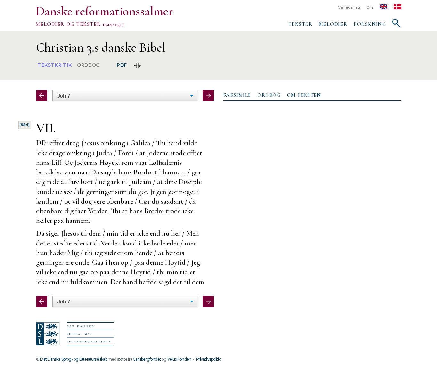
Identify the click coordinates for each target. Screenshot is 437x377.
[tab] (237, 95)
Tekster (300, 24)
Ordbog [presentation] (269, 95)
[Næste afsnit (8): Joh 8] (208, 95)
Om (369, 7)
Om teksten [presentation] (304, 95)
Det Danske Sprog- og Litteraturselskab (73, 359)
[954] (25, 124)
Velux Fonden (179, 359)
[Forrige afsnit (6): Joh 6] (41, 95)
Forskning (370, 24)
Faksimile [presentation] (237, 95)
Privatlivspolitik (208, 359)
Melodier (333, 24)
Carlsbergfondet (147, 359)
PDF (122, 65)
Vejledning (349, 7)
